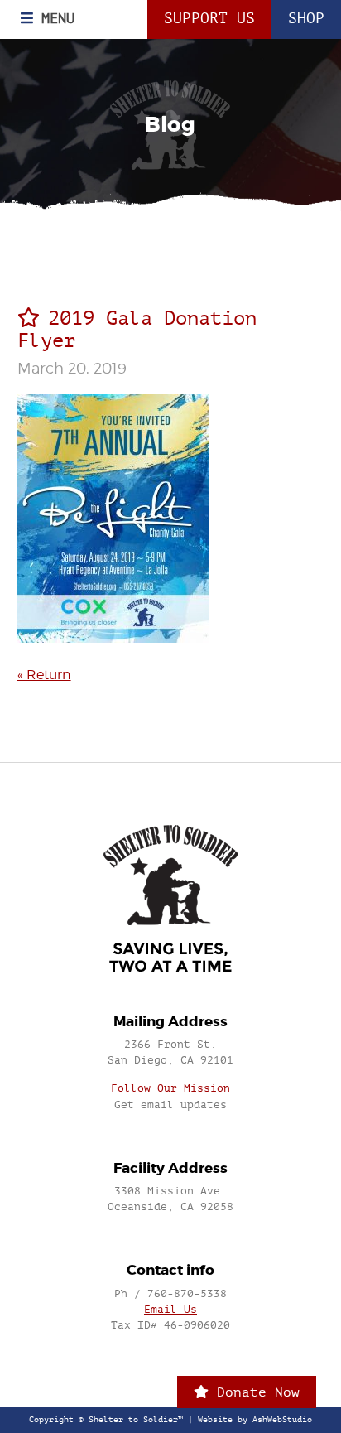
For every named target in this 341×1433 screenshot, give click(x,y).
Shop (306, 18)
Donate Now (254, 1392)
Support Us (209, 18)
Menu (53, 18)
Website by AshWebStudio (255, 1420)
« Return (44, 675)
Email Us (170, 1309)
